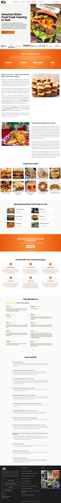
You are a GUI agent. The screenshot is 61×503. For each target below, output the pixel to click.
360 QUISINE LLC (24, 100)
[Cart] (59, 2)
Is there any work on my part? (25, 478)
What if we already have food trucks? (26, 488)
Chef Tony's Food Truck (7, 101)
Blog (2, 492)
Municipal (10, 487)
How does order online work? (25, 483)
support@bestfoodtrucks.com (8, 489)
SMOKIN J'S (15, 107)
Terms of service (4, 493)
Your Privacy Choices (5, 497)
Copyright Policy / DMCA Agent (6, 496)
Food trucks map (11, 480)
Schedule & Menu (18, 211)
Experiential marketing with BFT (10, 483)
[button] (35, 350)
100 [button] (32, 350)
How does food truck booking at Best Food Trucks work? (29, 473)
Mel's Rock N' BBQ (9, 108)
